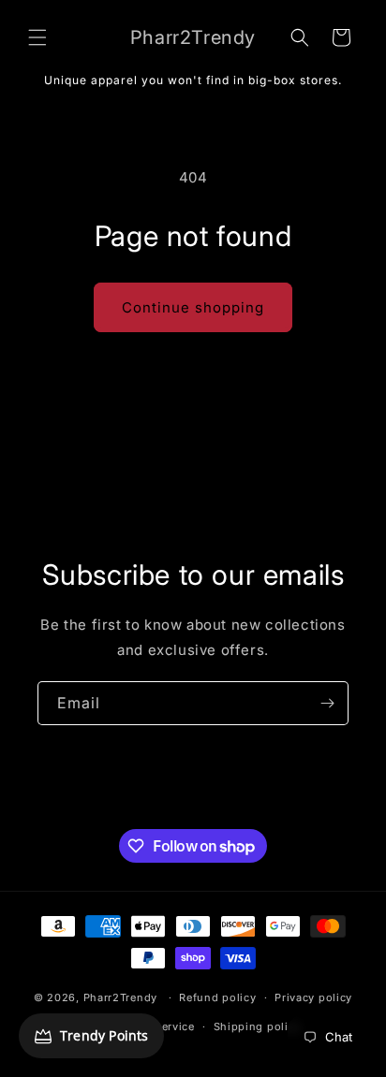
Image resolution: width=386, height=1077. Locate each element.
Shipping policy (258, 1026)
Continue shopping (193, 307)
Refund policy (217, 997)
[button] (37, 37)
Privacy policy (313, 997)
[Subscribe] (327, 703)
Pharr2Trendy (120, 997)
